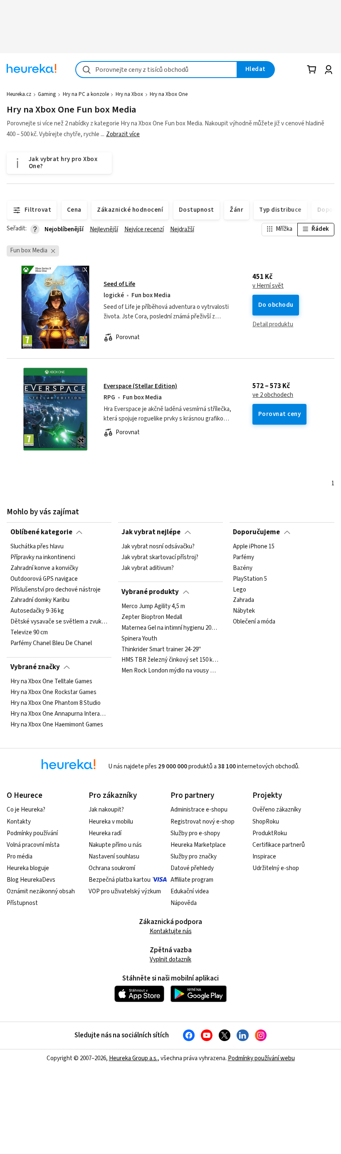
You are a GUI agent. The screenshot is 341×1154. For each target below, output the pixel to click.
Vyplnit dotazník (170, 959)
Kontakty (19, 821)
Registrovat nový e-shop (202, 821)
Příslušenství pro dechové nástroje (55, 590)
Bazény (242, 568)
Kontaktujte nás (171, 931)
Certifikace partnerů (278, 845)
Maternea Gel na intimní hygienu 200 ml (170, 628)
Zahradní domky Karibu (39, 601)
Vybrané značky (35, 667)
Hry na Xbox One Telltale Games (51, 681)
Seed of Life (119, 284)
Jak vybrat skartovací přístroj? (159, 557)
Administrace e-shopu (198, 809)
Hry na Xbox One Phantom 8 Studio (55, 703)
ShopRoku (265, 821)
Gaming (47, 94)
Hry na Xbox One (169, 94)
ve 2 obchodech (272, 395)
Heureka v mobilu (111, 821)
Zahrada (243, 601)
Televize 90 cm (29, 632)
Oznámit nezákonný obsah (41, 891)
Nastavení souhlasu (114, 856)
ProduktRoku (269, 833)
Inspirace (264, 856)
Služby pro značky (193, 856)
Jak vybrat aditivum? (147, 568)
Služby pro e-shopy (195, 833)
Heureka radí (105, 833)
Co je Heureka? (26, 809)
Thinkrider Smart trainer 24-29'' (161, 649)
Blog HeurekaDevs (31, 879)
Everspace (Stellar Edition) (140, 386)
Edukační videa (189, 891)
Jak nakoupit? (106, 809)
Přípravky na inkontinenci (42, 557)
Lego (239, 590)
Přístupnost (22, 903)
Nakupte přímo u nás (115, 845)
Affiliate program (191, 879)
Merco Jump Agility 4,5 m (153, 606)
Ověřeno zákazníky (276, 809)
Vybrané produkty (150, 592)
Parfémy (243, 557)
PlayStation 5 (250, 579)
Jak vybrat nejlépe (150, 532)
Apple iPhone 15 (253, 547)
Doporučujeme (256, 532)
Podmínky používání (32, 833)
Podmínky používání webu (261, 1058)
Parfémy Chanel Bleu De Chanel (51, 643)
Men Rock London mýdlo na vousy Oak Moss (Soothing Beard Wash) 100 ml (170, 671)
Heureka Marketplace (198, 845)
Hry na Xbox (129, 94)
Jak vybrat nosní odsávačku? (158, 547)
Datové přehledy (192, 868)
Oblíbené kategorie (41, 532)
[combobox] (156, 69)
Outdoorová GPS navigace (44, 579)
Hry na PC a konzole (86, 94)
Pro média (19, 856)
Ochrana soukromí (112, 868)
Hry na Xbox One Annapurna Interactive (59, 714)
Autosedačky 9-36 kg (37, 611)
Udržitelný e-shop (275, 868)
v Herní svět (268, 286)
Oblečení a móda (254, 622)
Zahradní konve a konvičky (44, 568)
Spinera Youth (139, 639)
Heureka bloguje (28, 868)
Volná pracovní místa (33, 845)
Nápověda (183, 903)
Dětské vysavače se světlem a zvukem (59, 622)
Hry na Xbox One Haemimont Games (56, 725)
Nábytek (244, 611)
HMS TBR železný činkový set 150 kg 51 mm (170, 660)
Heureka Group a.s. (133, 1058)
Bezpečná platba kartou (120, 879)
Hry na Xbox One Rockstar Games (53, 692)
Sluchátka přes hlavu (37, 547)
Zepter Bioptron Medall (151, 617)
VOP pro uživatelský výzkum (125, 891)
